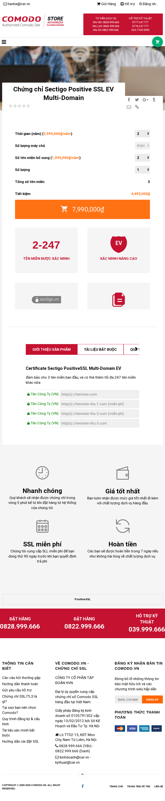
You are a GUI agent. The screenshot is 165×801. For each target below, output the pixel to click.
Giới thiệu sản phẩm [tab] (51, 349)
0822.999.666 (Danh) (72, 751)
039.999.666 (147, 629)
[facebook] (82, 786)
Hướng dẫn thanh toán (20, 684)
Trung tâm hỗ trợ (138, 786)
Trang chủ (116, 786)
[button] (4, 42)
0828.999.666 (20, 626)
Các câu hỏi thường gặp (21, 678)
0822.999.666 (84, 626)
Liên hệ (158, 786)
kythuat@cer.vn (67, 762)
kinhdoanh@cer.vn (74, 757)
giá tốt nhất (137, 498)
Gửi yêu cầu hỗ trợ (17, 690)
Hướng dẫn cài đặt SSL (20, 741)
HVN (69, 683)
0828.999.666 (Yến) (75, 746)
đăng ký (152, 699)
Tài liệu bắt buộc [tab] (100, 349)
